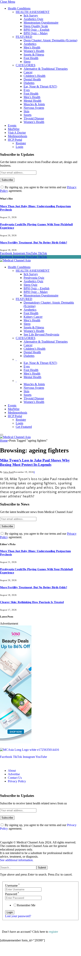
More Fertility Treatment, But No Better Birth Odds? (33, 242)
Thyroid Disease (34, 118)
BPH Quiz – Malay (36, 33)
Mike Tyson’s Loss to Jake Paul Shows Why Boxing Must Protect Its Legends (35, 462)
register (53, 931)
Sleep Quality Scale (36, 26)
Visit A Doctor (17, 132)
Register (21, 143)
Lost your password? (18, 916)
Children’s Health (34, 75)
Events (12, 125)
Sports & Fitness (34, 54)
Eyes (27, 90)
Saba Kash (8, 472)
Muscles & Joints (34, 104)
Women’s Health (34, 51)
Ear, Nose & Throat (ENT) (40, 86)
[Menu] (1, 434)
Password (12, 894)
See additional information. (16, 860)
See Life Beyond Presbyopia (41, 334)
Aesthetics (30, 44)
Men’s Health (32, 47)
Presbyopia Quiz (34, 277)
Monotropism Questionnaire (41, 22)
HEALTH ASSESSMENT (33, 12)
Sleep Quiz (30, 284)
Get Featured (24, 426)
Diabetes (29, 83)
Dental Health (32, 79)
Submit (42, 867)
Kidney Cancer (33, 316)
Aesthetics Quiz (33, 19)
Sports (27, 115)
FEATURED (24, 36)
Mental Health (32, 100)
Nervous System (34, 107)
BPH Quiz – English (36, 29)
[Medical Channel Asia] (15, 260)
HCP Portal (15, 139)
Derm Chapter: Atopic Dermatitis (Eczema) (50, 40)
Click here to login (32, 951)
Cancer (28, 72)
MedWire (13, 129)
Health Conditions (19, 8)
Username (12, 885)
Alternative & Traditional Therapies (46, 68)
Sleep (27, 61)
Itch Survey (31, 15)
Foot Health (31, 58)
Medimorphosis (17, 136)
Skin (26, 111)
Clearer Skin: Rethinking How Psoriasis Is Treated (32, 602)
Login (19, 146)
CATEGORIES (25, 65)
